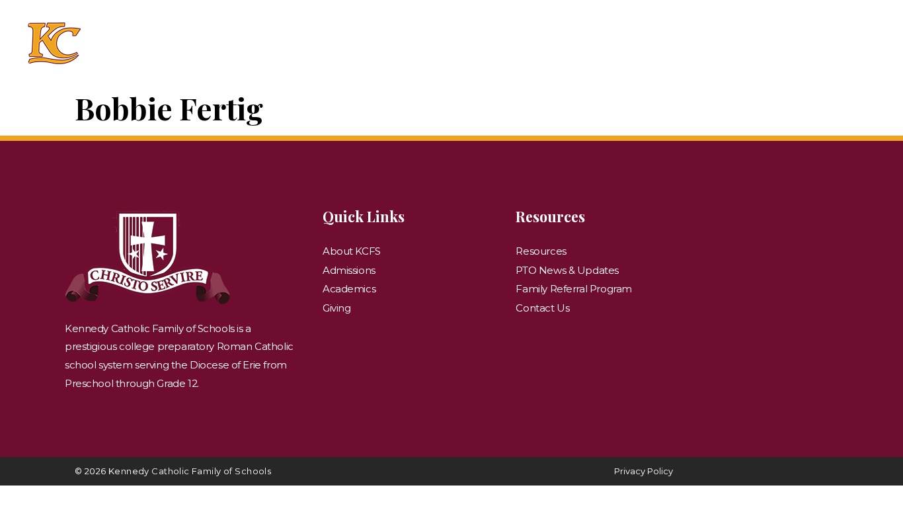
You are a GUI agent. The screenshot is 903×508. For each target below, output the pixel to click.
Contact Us (509, 48)
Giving (720, 40)
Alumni (646, 40)
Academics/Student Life (425, 40)
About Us (175, 40)
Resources (808, 40)
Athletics (571, 40)
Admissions (274, 40)
